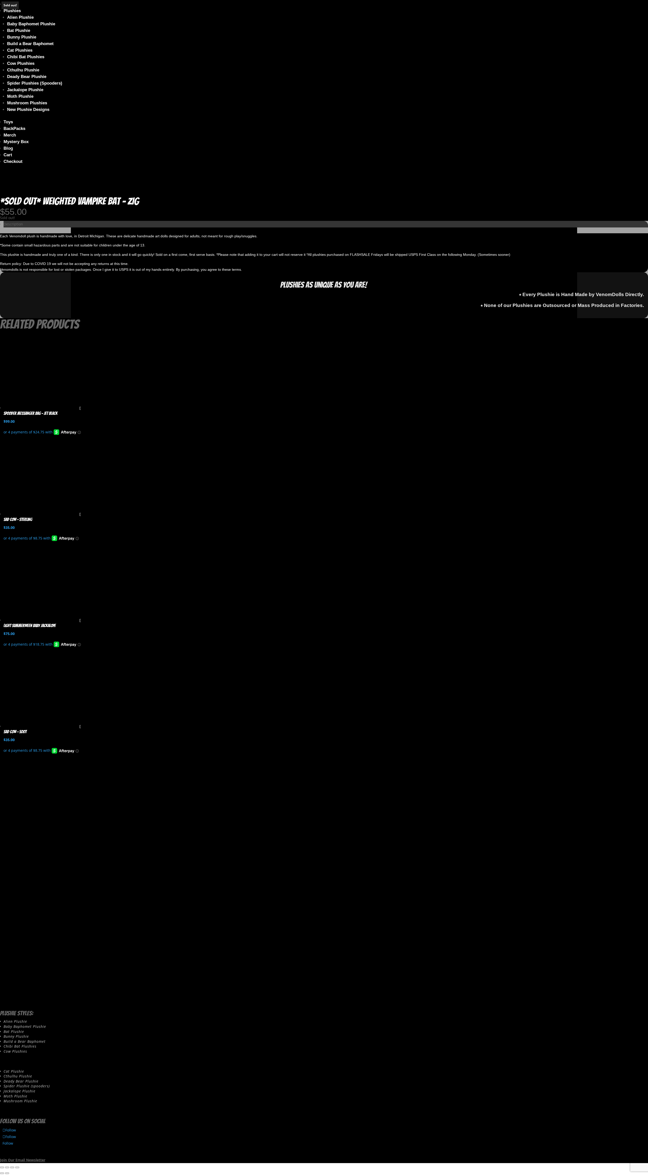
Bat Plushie (18, 30)
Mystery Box (16, 141)
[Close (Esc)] (17, 1167)
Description (13, 224)
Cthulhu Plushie (23, 70)
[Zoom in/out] (2, 1167)
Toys (8, 122)
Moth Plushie (20, 96)
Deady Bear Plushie (26, 76)
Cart (8, 154)
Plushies (12, 10)
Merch (10, 135)
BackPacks (14, 128)
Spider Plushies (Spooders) (34, 83)
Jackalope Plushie (25, 89)
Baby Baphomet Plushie (31, 24)
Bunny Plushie (21, 37)
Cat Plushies (19, 50)
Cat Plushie (14, 1071)
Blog (8, 148)
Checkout (13, 161)
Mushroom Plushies (27, 103)
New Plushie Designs (28, 109)
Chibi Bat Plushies (25, 56)
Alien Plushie (20, 17)
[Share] (12, 1167)
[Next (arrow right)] (7, 1173)
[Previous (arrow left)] (2, 1173)
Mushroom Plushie (20, 1101)
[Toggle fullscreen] (7, 1167)
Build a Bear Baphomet (30, 43)
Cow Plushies (20, 63)
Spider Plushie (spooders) (27, 1086)
